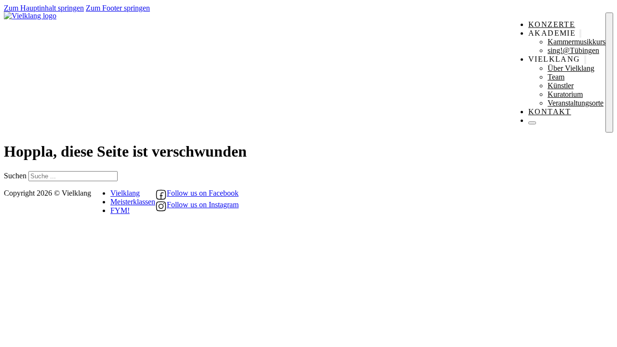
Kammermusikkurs (576, 42)
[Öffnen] (609, 73)
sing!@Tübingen (573, 50)
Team (556, 77)
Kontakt (549, 111)
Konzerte (551, 24)
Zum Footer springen (118, 8)
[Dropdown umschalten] (580, 33)
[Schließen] (532, 122)
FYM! (120, 210)
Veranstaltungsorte (576, 103)
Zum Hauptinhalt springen (44, 8)
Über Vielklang (571, 68)
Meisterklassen (132, 202)
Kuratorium (565, 94)
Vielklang (125, 193)
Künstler (561, 85)
